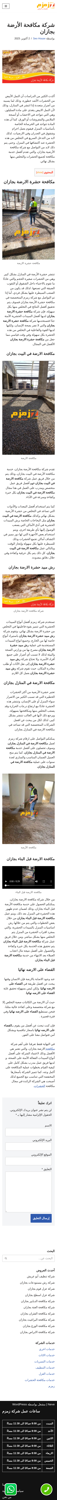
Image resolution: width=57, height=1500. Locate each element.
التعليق (47, 1169)
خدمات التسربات (44, 1361)
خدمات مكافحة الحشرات (40, 1380)
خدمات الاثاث (47, 1355)
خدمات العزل (47, 1373)
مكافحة (50, 1048)
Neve (51, 1404)
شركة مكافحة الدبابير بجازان (38, 1301)
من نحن (6, 1497)
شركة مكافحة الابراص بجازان (37, 1332)
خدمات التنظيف (45, 1367)
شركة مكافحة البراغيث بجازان (37, 1319)
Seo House (39, 38)
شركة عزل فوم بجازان (41, 1288)
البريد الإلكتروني (42, 1140)
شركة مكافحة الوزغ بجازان (39, 1326)
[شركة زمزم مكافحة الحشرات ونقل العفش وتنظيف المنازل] (45, 6)
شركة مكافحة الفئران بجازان (38, 1313)
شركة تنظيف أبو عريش (41, 1276)
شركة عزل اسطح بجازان (40, 1295)
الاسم (48, 1125)
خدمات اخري (47, 1349)
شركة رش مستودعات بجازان (37, 1282)
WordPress (19, 1404)
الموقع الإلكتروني (41, 1154)
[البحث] (5, 1258)
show (40, 172)
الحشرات (39, 1086)
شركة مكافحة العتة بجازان (39, 1307)
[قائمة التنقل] (5, 6)
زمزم (51, 1386)
